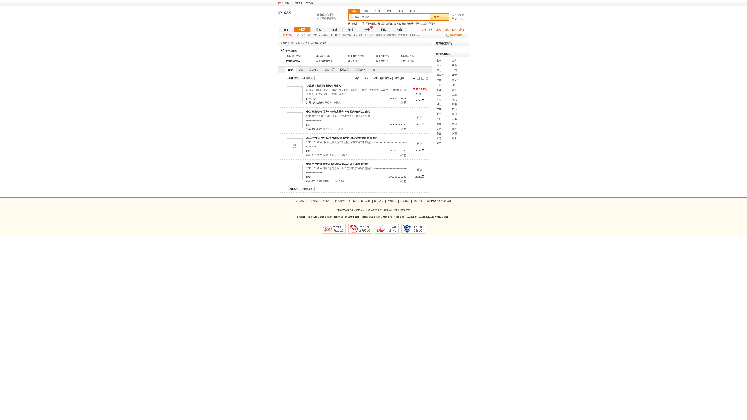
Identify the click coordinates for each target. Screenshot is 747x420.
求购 (318, 29)
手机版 (309, 3)
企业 (350, 29)
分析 (431, 29)
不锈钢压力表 (373, 23)
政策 (454, 29)
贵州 (439, 119)
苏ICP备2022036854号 (439, 201)
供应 (302, 29)
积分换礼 (405, 201)
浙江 (454, 85)
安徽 (439, 89)
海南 (439, 114)
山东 (454, 94)
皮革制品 (404, 56)
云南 (454, 119)
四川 (454, 114)
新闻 (423, 29)
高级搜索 (459, 15)
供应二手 (329, 69)
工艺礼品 (414, 35)
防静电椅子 (408, 23)
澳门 (439, 143)
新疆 (454, 133)
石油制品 (324, 35)
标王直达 (459, 19)
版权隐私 (313, 201)
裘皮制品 (352, 61)
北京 (439, 60)
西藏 (439, 123)
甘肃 (439, 128)
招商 (399, 29)
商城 (334, 29)
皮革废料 (380, 61)
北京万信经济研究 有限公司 (320, 128)
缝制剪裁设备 (319, 43)
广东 (439, 109)
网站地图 (366, 201)
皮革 (307, 43)
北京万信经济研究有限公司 (320, 180)
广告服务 (392, 201)
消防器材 (391, 35)
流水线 (397, 23)
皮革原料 (290, 56)
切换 (287, 3)
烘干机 (418, 23)
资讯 (383, 29)
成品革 (319, 56)
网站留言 (379, 201)
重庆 (454, 65)
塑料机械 (380, 35)
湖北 (439, 104)
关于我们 (353, 201)
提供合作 (360, 69)
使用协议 (326, 201)
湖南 (454, 104)
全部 (290, 69)
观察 (438, 29)
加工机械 (380, 56)
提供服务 (314, 69)
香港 (454, 138)
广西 (454, 109)
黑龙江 (455, 80)
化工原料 (352, 56)
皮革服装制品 (323, 61)
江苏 (439, 85)
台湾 (439, 138)
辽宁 (454, 75)
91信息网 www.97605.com (408, 217)
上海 (425, 23)
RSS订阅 (418, 201)
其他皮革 (404, 61)
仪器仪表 (346, 35)
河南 (439, 99)
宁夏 (439, 133)
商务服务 (357, 35)
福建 (454, 89)
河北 (439, 70)
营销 (461, 29)
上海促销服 (387, 23)
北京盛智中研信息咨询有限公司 (322, 154)
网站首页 (300, 201)
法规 (446, 29)
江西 (439, 94)
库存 (373, 69)
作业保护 (312, 35)
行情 (367, 29)
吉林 (439, 80)
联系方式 (340, 201)
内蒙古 (440, 75)
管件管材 (369, 35)
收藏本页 (298, 3)
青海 (454, 128)
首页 (286, 29)
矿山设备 (301, 35)
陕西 (454, 123)
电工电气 (335, 35)
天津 (439, 65)
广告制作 (403, 35)
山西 (454, 70)
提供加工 (344, 69)
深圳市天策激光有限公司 (319, 102)
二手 (362, 23)
